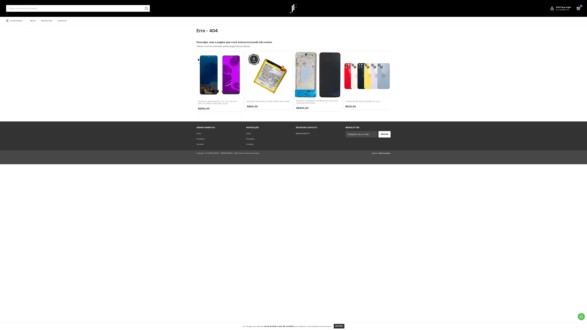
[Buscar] (146, 8)
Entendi (339, 326)
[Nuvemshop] (381, 153)
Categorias (16, 21)
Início (33, 21)
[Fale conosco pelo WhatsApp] (581, 316)
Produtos (46, 21)
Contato (62, 21)
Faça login (565, 7)
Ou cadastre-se (562, 9)
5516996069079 (303, 133)
